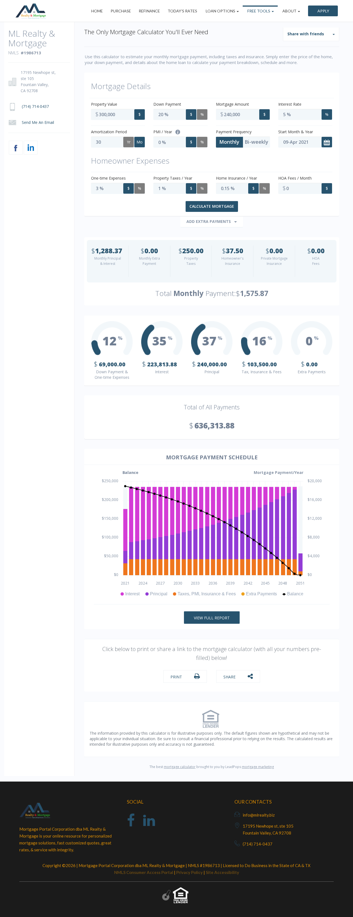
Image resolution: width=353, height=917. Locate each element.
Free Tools (259, 11)
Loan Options (220, 11)
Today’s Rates (182, 11)
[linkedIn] (149, 823)
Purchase (121, 11)
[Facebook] (131, 823)
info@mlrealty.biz (259, 814)
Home (97, 11)
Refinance (149, 11)
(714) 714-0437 (257, 843)
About (289, 11)
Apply (323, 11)
